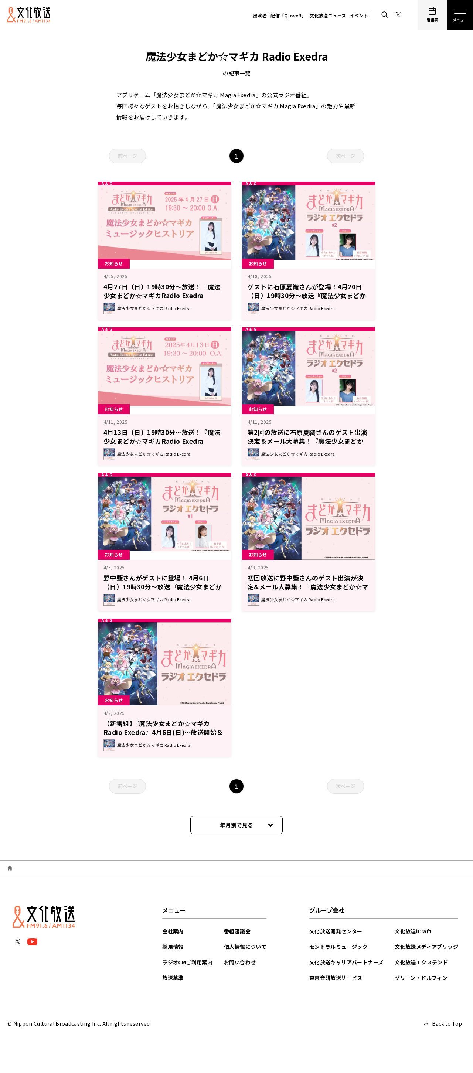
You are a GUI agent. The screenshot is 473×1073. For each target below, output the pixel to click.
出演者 (260, 15)
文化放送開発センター (336, 931)
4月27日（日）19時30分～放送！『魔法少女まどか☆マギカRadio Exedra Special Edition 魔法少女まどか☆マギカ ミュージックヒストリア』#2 (164, 300)
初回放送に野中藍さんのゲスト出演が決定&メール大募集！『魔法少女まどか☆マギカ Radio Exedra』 (308, 586)
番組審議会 (237, 931)
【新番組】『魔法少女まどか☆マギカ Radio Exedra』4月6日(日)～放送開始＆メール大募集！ (163, 732)
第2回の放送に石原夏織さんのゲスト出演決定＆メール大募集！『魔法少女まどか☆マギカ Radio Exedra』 (307, 441)
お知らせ (114, 263)
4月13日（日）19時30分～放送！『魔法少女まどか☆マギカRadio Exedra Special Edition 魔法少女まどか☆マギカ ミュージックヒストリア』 (164, 445)
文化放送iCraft (413, 931)
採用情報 (173, 946)
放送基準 (173, 977)
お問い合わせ (240, 962)
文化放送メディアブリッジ (426, 946)
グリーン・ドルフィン (421, 977)
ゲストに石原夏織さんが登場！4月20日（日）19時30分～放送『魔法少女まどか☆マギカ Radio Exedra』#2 (307, 295)
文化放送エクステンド (421, 962)
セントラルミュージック (338, 946)
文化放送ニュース (328, 15)
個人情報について (245, 946)
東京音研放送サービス (336, 977)
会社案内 (173, 931)
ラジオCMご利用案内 (187, 962)
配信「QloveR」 (288, 15)
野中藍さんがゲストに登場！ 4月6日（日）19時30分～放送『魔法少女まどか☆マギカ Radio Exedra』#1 (162, 586)
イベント (359, 15)
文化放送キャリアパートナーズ (346, 962)
